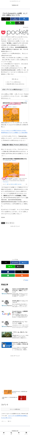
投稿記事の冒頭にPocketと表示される (15, 84)
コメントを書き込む (15, 409)
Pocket (12, 222)
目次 (13, 79)
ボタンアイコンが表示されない (14, 82)
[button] (19, 23)
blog (8, 222)
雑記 (4, 222)
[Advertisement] (15, 242)
